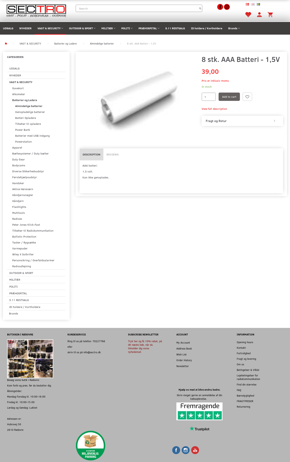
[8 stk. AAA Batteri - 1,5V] (138, 98)
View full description (214, 109)
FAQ (239, 390)
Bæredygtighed (245, 395)
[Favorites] (248, 14)
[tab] (242, 121)
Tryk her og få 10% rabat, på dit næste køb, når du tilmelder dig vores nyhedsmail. (145, 346)
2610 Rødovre (15, 429)
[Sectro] (36, 10)
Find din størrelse (246, 384)
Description (91, 154)
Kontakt (241, 347)
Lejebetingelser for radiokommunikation (248, 377)
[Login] (259, 14)
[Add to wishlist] (247, 97)
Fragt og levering (246, 358)
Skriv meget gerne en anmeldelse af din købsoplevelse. (199, 396)
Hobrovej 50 (14, 424)
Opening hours (245, 342)
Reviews (113, 154)
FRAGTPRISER (245, 401)
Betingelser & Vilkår (248, 369)
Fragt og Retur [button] (216, 121)
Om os (240, 364)
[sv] (258, 4)
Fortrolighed (244, 353)
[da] (247, 4)
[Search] (200, 8)
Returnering (243, 406)
